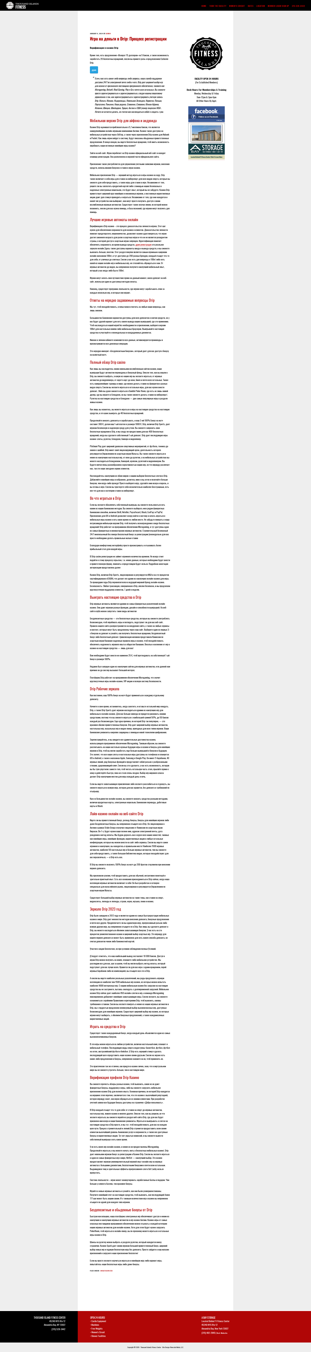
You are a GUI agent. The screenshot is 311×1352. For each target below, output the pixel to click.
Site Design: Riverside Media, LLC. (173, 1347)
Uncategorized (106, 1271)
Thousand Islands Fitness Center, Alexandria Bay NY (23, 5)
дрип (94, 70)
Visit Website (222, 1333)
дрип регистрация (143, 244)
